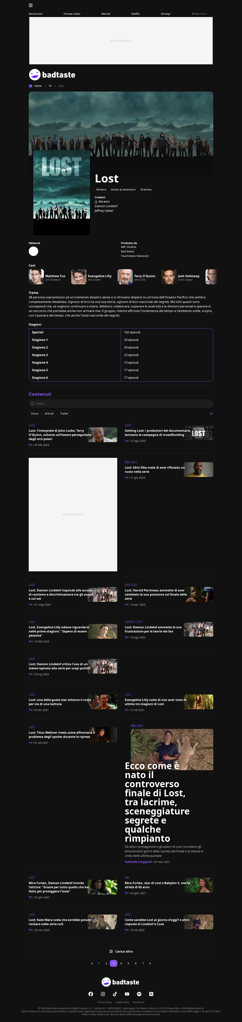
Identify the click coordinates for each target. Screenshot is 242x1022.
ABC (133, 725)
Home (38, 86)
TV (50, 86)
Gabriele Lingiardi (138, 862)
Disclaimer (138, 1002)
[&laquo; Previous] (91, 963)
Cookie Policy (122, 1002)
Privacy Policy (105, 1002)
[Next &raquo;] (150, 963)
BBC (127, 462)
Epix (127, 584)
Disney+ (130, 621)
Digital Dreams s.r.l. (82, 1008)
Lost (32, 425)
